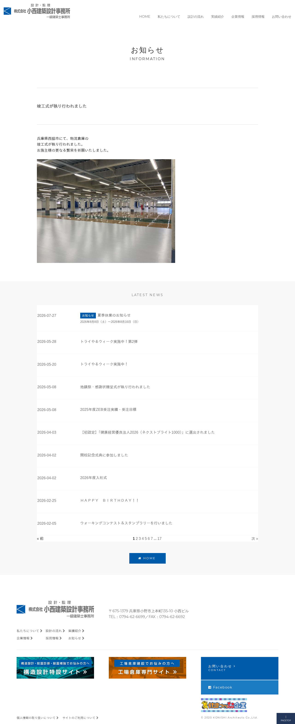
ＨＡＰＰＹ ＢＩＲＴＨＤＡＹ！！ (109, 501)
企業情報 (23, 638)
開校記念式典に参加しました (104, 455)
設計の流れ (54, 631)
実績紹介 (74, 631)
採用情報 (52, 638)
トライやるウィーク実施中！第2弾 (109, 342)
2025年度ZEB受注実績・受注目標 (108, 410)
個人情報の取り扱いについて (36, 718)
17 (159, 539)
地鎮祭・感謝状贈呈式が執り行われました (115, 387)
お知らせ (74, 638)
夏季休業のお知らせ (114, 315)
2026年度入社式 (93, 478)
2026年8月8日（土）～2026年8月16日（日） (110, 322)
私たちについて (28, 631)
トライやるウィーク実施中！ (104, 364)
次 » (254, 539)
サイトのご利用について (78, 718)
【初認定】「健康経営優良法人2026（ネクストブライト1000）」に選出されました (147, 432)
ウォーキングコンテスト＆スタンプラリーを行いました (126, 523)
